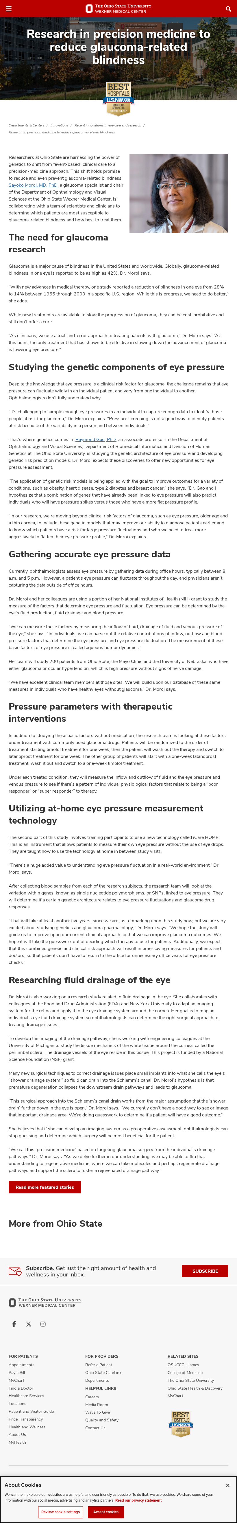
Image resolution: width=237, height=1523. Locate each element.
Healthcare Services (26, 1395)
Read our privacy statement (138, 1500)
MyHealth (17, 1442)
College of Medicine (185, 1372)
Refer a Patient (98, 1364)
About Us (17, 1434)
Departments (97, 1380)
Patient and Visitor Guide (31, 1411)
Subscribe (205, 1271)
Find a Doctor (21, 1388)
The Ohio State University (191, 1380)
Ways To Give (97, 1412)
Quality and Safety (101, 1420)
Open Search (228, 9)
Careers (92, 1396)
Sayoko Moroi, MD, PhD (33, 185)
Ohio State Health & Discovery (195, 1388)
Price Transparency (26, 1419)
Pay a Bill (17, 1372)
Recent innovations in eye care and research (108, 125)
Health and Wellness (27, 1427)
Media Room (96, 1404)
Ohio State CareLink (103, 1372)
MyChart (16, 1380)
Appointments (21, 1364)
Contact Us (95, 1427)
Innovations (59, 125)
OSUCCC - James (183, 1364)
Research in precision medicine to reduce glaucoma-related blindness (62, 132)
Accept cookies (106, 1512)
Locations (17, 1403)
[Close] (227, 1485)
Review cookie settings (60, 1512)
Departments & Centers (27, 125)
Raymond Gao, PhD (95, 439)
